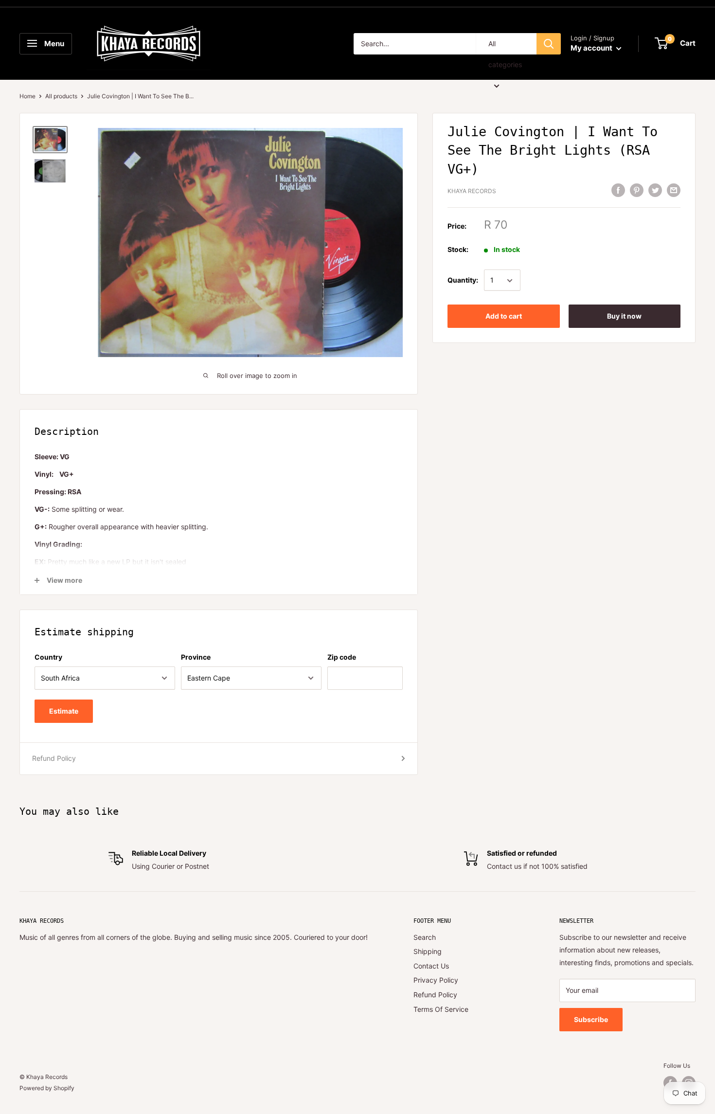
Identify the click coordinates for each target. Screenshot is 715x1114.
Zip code (341, 657)
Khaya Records (471, 191)
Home (27, 96)
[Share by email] (673, 190)
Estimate (63, 711)
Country (48, 657)
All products (61, 96)
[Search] (548, 43)
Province (196, 657)
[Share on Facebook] (618, 190)
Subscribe (591, 1019)
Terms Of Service (440, 1009)
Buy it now (624, 316)
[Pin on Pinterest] (637, 190)
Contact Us (431, 966)
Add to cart (503, 316)
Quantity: (462, 280)
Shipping (427, 951)
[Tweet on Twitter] (655, 190)
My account (592, 48)
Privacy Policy (435, 980)
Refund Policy (54, 758)
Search (424, 937)
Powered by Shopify (46, 1088)
